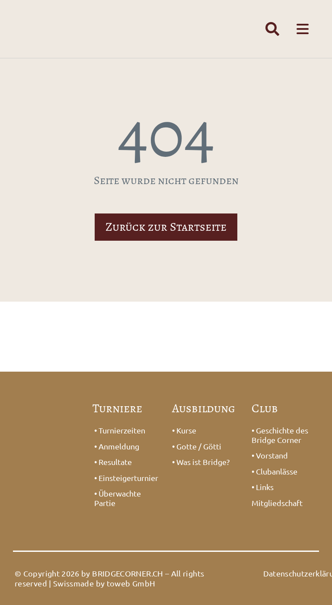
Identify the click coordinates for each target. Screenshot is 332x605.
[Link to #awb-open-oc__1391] (272, 29)
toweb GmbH (131, 583)
